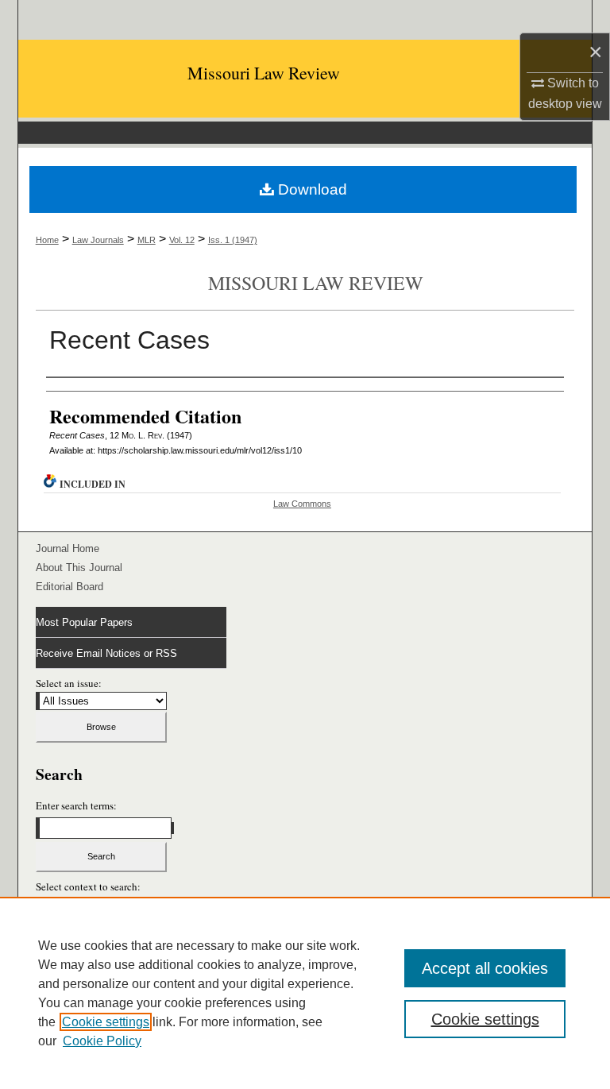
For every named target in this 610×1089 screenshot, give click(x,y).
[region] (305, 993)
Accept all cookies (485, 968)
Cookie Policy (102, 1041)
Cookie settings (105, 1022)
